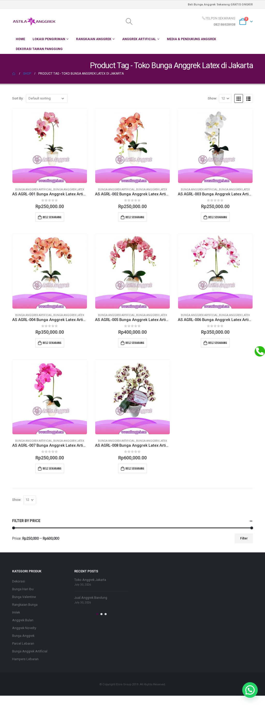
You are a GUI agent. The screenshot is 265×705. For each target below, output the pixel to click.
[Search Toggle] (129, 21)
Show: (212, 98)
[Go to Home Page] (14, 73)
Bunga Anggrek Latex (68, 189)
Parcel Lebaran (23, 643)
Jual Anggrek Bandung (90, 598)
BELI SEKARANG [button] (52, 217)
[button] (97, 614)
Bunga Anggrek (23, 636)
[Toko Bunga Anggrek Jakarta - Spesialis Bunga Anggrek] (34, 21)
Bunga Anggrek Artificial (33, 189)
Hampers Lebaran (25, 659)
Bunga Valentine (24, 597)
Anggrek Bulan (22, 620)
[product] (49, 145)
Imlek (16, 612)
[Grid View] (238, 98)
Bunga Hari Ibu (23, 589)
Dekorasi (18, 581)
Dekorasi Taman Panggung (39, 49)
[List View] (248, 98)
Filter (244, 538)
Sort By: (18, 98)
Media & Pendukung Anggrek (191, 39)
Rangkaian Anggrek (93, 39)
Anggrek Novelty (24, 628)
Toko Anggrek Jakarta (90, 580)
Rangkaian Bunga (25, 605)
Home (20, 39)
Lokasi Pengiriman (49, 39)
